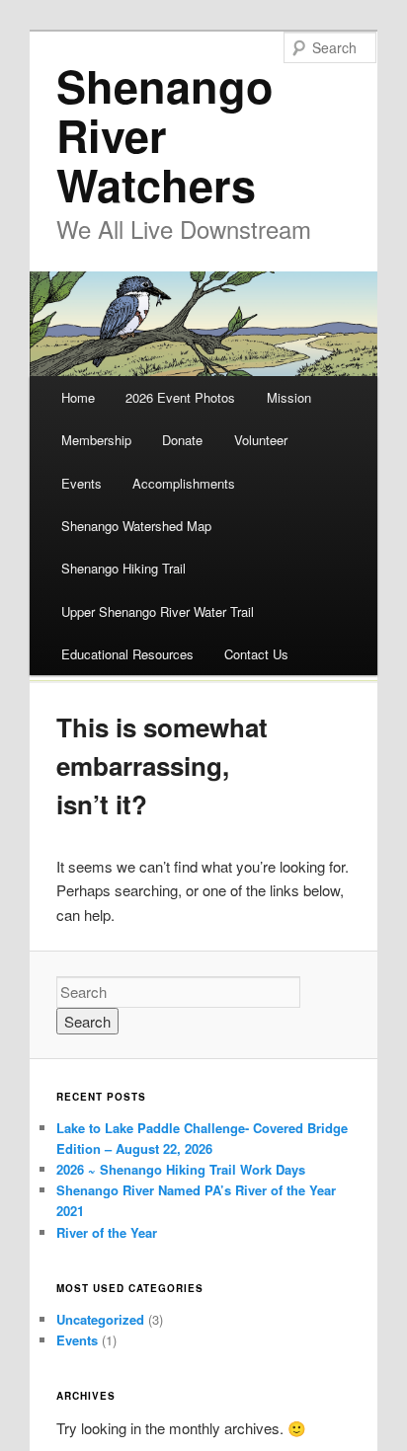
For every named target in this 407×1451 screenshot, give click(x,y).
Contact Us (256, 654)
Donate (182, 439)
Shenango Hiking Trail (123, 568)
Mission (289, 397)
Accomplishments (183, 483)
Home (78, 397)
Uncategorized (100, 1319)
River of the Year (106, 1232)
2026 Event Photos (180, 397)
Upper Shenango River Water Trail (157, 611)
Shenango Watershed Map (136, 525)
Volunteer (260, 439)
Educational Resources (127, 654)
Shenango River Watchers (165, 134)
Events (81, 483)
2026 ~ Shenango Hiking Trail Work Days (180, 1169)
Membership (96, 439)
